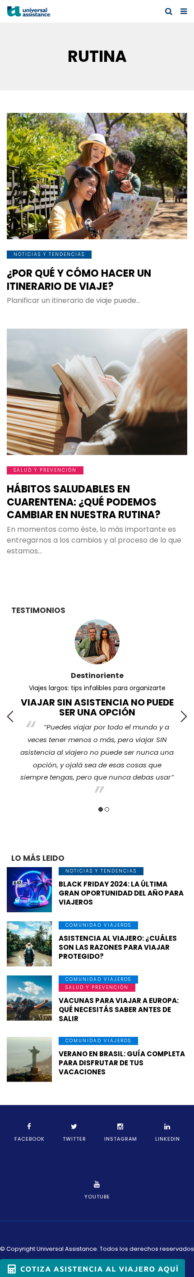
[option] (97, 698)
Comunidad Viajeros (98, 925)
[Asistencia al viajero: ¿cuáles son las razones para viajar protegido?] (29, 943)
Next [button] (183, 716)
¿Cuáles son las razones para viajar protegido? (97, 687)
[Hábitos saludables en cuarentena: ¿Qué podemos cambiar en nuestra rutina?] (97, 392)
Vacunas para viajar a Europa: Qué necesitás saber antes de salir (119, 1009)
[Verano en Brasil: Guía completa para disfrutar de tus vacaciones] (29, 1059)
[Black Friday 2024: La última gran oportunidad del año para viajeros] (29, 889)
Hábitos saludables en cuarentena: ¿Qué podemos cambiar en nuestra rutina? (84, 502)
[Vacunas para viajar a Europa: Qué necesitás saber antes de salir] (29, 998)
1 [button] (100, 809)
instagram (120, 1138)
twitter (74, 1138)
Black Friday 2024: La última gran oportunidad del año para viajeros (121, 893)
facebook (29, 1138)
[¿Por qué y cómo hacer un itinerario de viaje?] (97, 176)
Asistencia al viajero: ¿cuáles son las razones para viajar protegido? (118, 947)
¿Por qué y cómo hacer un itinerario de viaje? (79, 279)
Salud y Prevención (45, 470)
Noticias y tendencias (49, 254)
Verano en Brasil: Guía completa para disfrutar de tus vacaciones (122, 1063)
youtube (97, 1196)
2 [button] (107, 809)
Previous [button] (10, 716)
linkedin (167, 1138)
